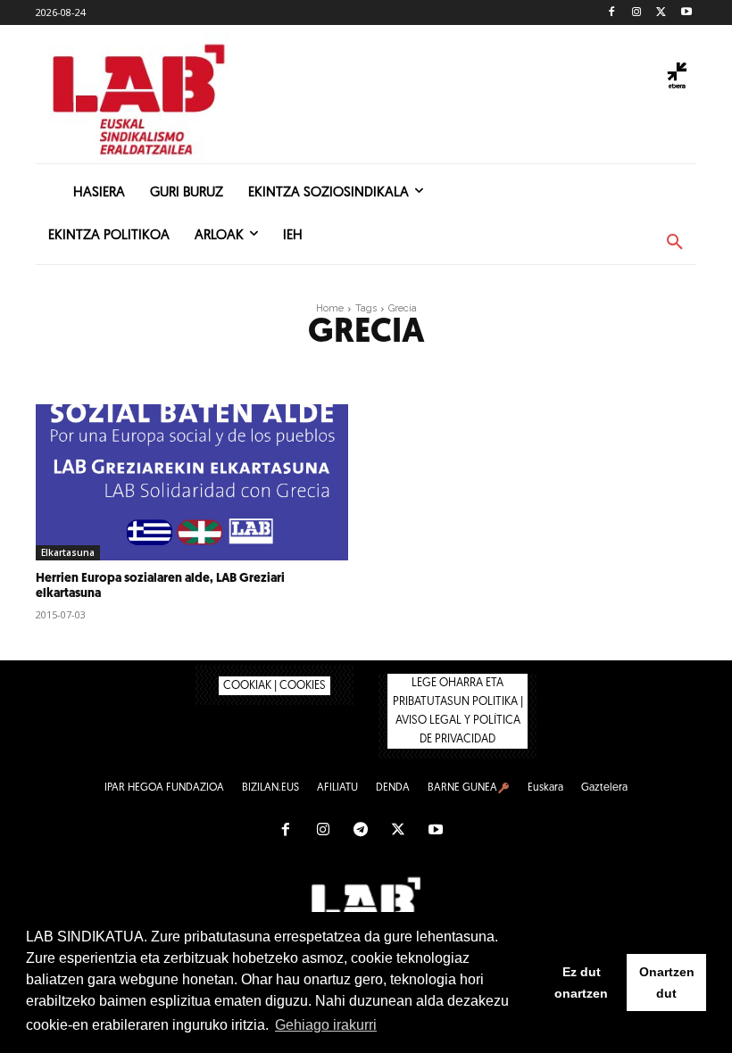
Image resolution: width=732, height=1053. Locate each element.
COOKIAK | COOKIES (274, 686)
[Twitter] (661, 13)
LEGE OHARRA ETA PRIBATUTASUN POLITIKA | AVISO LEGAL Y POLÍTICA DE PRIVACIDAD (458, 711)
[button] (674, 242)
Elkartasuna (68, 552)
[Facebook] (612, 13)
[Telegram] (360, 831)
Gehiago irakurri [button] (326, 1024)
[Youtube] (686, 13)
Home (330, 308)
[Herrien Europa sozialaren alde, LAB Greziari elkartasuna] (192, 482)
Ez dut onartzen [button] (581, 982)
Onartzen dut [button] (667, 982)
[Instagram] (637, 13)
